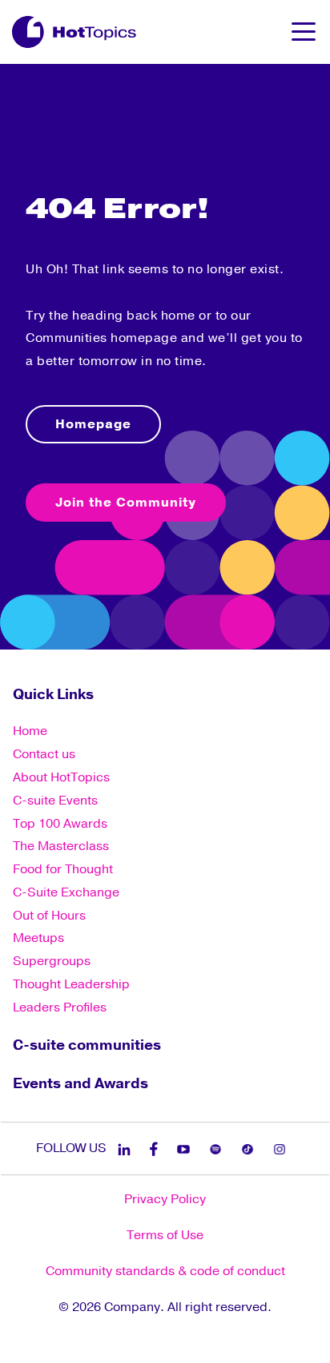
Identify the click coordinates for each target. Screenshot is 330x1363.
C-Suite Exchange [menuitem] (66, 892)
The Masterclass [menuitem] (61, 846)
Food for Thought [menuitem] (63, 869)
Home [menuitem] (30, 731)
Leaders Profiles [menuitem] (60, 1007)
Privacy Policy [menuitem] (165, 1199)
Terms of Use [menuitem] (165, 1235)
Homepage (93, 424)
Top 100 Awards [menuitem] (60, 824)
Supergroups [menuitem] (52, 961)
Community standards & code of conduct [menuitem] (165, 1271)
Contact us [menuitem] (44, 754)
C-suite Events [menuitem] (55, 800)
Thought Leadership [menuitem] (71, 984)
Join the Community (125, 502)
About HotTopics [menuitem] (61, 777)
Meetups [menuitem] (38, 938)
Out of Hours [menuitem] (49, 915)
